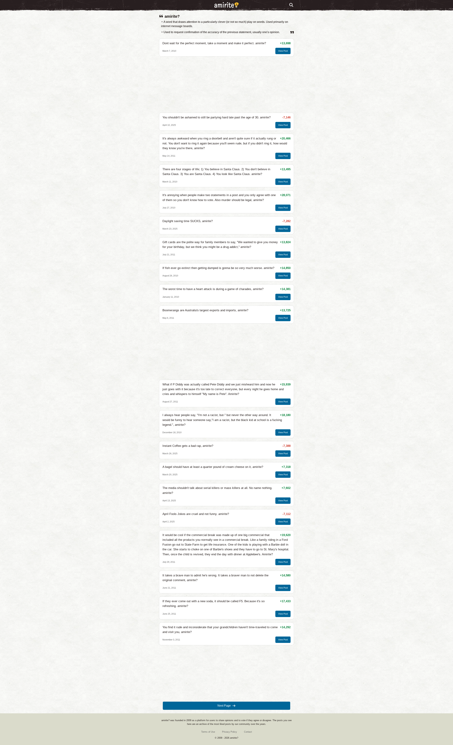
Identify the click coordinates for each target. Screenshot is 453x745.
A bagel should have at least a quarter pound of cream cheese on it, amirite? (212, 467)
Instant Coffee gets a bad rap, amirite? (187, 446)
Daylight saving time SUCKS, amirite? (187, 221)
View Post (283, 51)
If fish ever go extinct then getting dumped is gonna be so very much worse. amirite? (218, 268)
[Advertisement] (226, 84)
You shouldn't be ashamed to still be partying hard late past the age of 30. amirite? (216, 117)
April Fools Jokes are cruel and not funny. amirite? (195, 514)
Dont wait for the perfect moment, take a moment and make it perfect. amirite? (214, 43)
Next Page (224, 705)
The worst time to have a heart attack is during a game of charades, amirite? (212, 289)
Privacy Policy (229, 731)
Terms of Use (208, 731)
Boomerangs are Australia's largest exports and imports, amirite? (205, 310)
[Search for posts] (291, 5)
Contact (248, 731)
